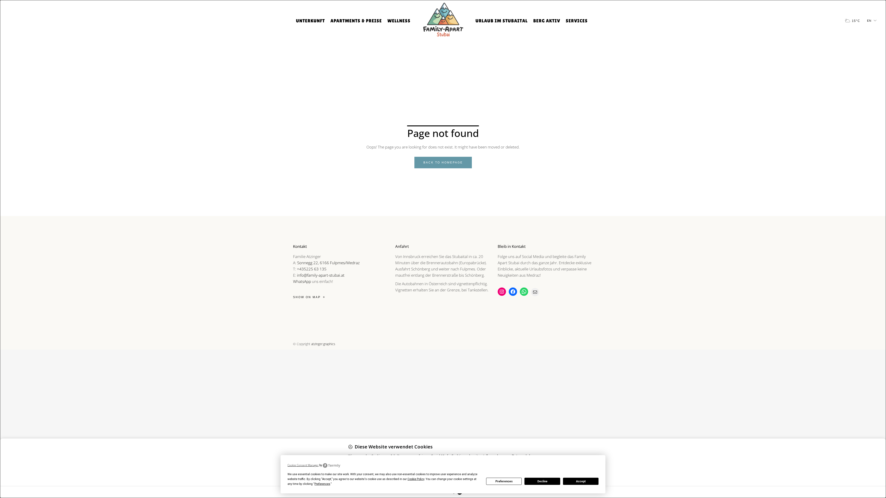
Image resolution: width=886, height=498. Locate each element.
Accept (581, 481)
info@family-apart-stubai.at (320, 275)
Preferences (504, 481)
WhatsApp (302, 281)
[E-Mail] (535, 292)
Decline (542, 481)
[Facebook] (513, 292)
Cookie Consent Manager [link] (303, 465)
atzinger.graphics (323, 344)
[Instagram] (502, 292)
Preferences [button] (322, 484)
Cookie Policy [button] (415, 479)
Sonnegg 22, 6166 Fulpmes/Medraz (328, 262)
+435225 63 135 (311, 269)
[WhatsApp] (524, 292)
